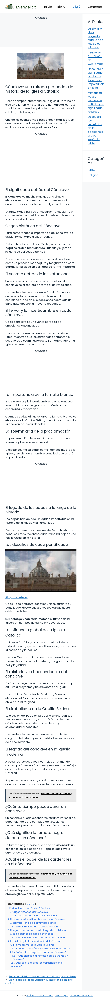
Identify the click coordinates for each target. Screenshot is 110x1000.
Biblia (61, 7)
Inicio (48, 7)
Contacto (95, 7)
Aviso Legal (61, 995)
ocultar (30, 904)
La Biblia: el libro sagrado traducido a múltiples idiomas (96, 38)
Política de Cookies (81, 995)
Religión (76, 7)
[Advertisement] (41, 32)
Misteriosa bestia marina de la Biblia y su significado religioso (96, 102)
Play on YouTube (16, 597)
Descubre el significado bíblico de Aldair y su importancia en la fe (96, 78)
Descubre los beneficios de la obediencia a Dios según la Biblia (95, 130)
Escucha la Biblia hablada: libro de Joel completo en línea (42, 976)
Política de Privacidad (39, 995)
